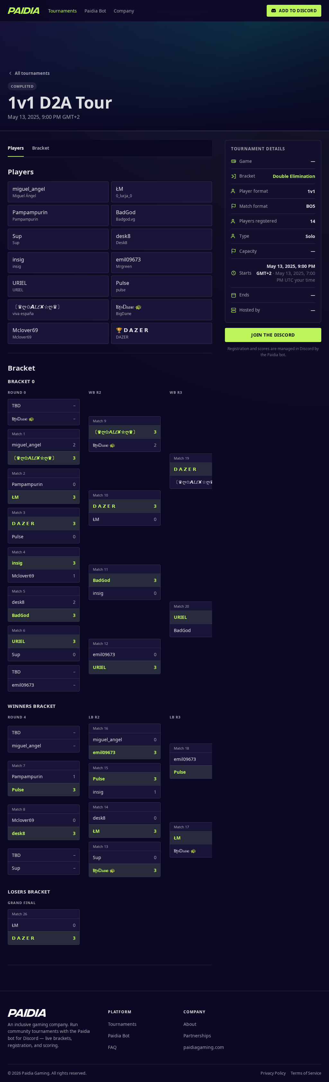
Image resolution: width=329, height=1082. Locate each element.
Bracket (40, 148)
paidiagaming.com (203, 1047)
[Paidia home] (23, 10)
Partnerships (197, 1036)
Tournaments (62, 11)
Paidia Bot (95, 11)
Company (124, 11)
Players (16, 148)
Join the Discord (273, 335)
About (189, 1024)
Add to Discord (298, 10)
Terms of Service (306, 1073)
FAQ (112, 1047)
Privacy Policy (273, 1073)
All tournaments (32, 73)
